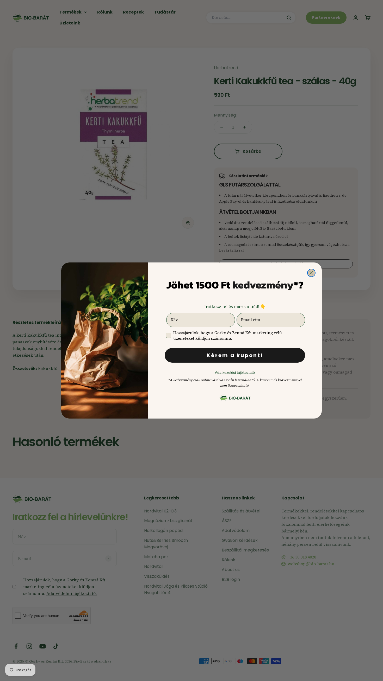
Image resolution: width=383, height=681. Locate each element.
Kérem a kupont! (235, 355)
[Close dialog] (311, 273)
